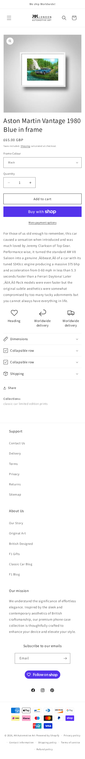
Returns (15, 484)
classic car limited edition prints (25, 404)
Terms (13, 464)
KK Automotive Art (25, 735)
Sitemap (15, 494)
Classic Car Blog (20, 564)
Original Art (17, 533)
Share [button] (12, 388)
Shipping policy (47, 742)
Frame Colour (12, 153)
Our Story (16, 523)
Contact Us (17, 443)
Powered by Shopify (48, 735)
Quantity (9, 174)
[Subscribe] (65, 658)
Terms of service (70, 742)
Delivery (15, 453)
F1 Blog (14, 574)
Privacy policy (72, 735)
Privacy (14, 474)
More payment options (42, 222)
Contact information (21, 742)
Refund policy (44, 749)
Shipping (25, 146)
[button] (9, 18)
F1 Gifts (14, 554)
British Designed (21, 544)
